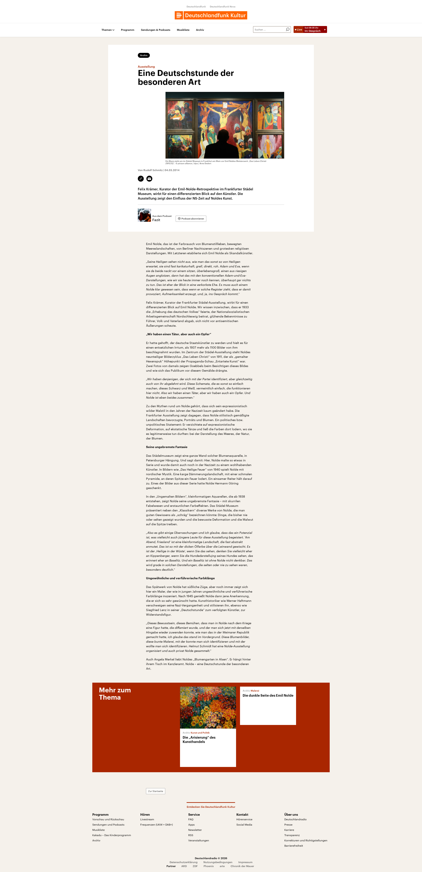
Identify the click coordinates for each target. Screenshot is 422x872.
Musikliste (183, 29)
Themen (107, 29)
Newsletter (195, 829)
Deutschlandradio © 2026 (211, 858)
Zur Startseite (155, 791)
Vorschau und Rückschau (108, 819)
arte (222, 866)
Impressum (245, 862)
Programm (127, 29)
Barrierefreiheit (293, 845)
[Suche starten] (288, 29)
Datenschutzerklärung (183, 862)
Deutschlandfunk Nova (222, 6)
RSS (190, 835)
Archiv (200, 29)
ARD (184, 866)
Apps (191, 824)
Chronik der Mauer (242, 866)
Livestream (147, 819)
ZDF (195, 866)
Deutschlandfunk (196, 6)
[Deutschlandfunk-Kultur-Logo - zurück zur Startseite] (211, 15)
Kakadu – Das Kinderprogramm (111, 835)
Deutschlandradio (295, 819)
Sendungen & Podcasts (155, 29)
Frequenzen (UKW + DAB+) (156, 824)
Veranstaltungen (198, 840)
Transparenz (292, 835)
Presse (288, 824)
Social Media (244, 824)
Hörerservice (244, 819)
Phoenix (209, 866)
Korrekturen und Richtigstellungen (305, 840)
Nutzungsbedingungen (217, 862)
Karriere (289, 829)
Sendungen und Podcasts (108, 824)
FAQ (190, 819)
